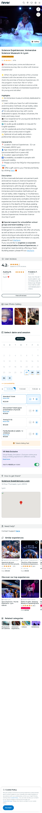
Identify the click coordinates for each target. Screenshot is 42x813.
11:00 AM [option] (22, 389)
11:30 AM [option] (35, 389)
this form (16, 240)
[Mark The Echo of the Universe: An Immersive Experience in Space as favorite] (36, 542)
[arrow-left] (2, 389)
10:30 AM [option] (10, 389)
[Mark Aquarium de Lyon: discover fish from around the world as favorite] (17, 542)
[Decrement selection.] (30, 399)
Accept (8, 808)
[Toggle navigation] (39, 3)
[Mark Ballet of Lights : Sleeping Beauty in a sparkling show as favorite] (36, 582)
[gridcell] (26, 372)
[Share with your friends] (38, 9)
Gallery (36, 42)
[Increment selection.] (36, 399)
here (4, 165)
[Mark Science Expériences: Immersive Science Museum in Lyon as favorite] (38, 15)
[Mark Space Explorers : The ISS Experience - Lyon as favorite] (17, 582)
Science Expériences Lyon (16, 481)
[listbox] (21, 389)
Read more (6, 459)
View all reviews (21, 295)
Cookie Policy (14, 797)
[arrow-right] (39, 389)
